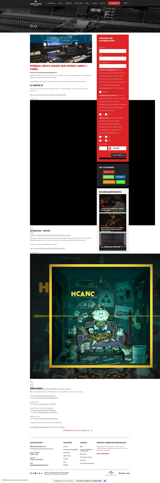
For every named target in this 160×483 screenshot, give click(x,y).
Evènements (120, 177)
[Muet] (30, 235)
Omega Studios (109, 182)
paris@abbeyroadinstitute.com (39, 465)
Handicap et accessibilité (70, 449)
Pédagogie (120, 182)
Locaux (60, 3)
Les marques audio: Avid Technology (76, 430)
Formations (50, 3)
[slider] (51, 235)
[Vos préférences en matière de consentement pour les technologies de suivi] (15, 480)
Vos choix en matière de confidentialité (89, 481)
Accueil (65, 446)
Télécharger (117, 155)
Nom (100, 55)
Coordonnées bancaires (87, 463)
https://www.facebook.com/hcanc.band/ (44, 410)
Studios (94, 3)
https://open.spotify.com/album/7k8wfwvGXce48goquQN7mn (48, 95)
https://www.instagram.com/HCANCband (46, 412)
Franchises (83, 460)
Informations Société (86, 457)
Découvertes (108, 177)
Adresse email (104, 62)
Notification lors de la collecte (63, 481)
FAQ (81, 446)
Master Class (78, 3)
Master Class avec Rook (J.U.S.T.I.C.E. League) (48, 427)
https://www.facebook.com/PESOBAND (44, 404)
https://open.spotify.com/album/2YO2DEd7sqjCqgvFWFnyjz (47, 248)
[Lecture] (30, 227)
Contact (102, 3)
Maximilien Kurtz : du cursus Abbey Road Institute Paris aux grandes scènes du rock (112, 229)
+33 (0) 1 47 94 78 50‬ (36, 459)
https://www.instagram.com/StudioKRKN (46, 398)
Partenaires (83, 454)
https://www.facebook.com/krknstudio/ (43, 396)
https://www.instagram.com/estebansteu (46, 418)
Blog (87, 3)
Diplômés (69, 3)
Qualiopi (65, 465)
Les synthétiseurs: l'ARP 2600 (110, 247)
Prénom (102, 47)
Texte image (103, 144)
